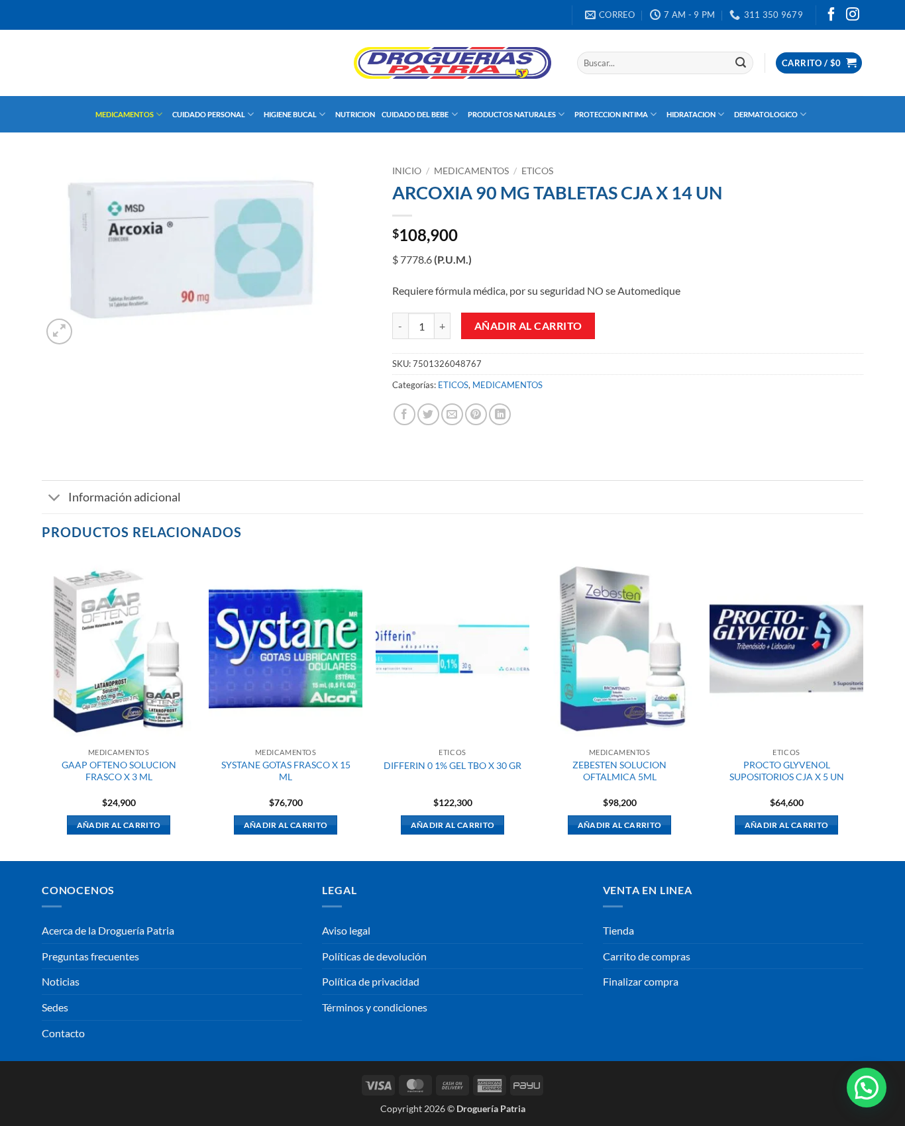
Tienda (618, 930)
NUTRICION (355, 114)
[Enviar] (740, 63)
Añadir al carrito (528, 326)
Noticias (61, 981)
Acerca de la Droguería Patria (108, 930)
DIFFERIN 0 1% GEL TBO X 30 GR (452, 765)
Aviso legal (346, 930)
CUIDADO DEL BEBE (415, 114)
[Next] (863, 707)
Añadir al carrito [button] (119, 825)
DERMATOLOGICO (766, 114)
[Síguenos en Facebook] (831, 15)
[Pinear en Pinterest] (476, 414)
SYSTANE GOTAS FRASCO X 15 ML (285, 771)
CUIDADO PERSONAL (208, 114)
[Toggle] (55, 498)
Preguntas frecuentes (90, 956)
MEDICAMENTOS (124, 114)
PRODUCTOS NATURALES (512, 114)
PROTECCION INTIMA (611, 114)
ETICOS (537, 171)
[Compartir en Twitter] (428, 414)
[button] (819, 63)
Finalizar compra (640, 981)
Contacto (63, 1033)
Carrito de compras (646, 956)
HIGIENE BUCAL (290, 114)
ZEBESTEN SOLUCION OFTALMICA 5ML (619, 771)
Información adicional (124, 497)
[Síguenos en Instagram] (852, 15)
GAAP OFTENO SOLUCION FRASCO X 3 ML (119, 771)
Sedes (55, 1007)
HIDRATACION (691, 114)
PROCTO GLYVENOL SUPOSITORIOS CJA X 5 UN (786, 771)
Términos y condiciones (374, 1007)
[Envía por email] (452, 414)
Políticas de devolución (374, 956)
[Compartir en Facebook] (404, 414)
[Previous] (42, 707)
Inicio (406, 171)
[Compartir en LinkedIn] (500, 414)
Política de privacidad (370, 981)
